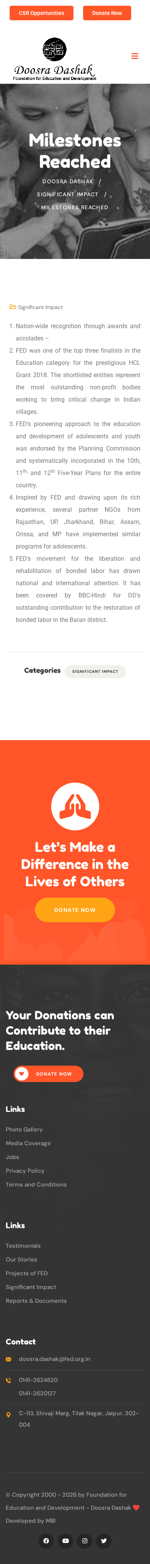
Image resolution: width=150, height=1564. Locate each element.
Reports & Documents (36, 1301)
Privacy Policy (25, 1171)
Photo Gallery (24, 1129)
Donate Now (75, 910)
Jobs (12, 1157)
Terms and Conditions (36, 1184)
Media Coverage (28, 1143)
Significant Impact (40, 307)
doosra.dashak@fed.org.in (54, 1359)
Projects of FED (27, 1273)
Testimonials (23, 1246)
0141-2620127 (37, 1393)
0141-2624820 (38, 1380)
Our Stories (21, 1259)
